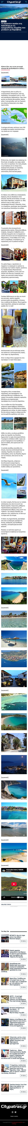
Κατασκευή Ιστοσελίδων (17, 1122)
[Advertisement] (14, 918)
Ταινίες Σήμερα (14, 1116)
